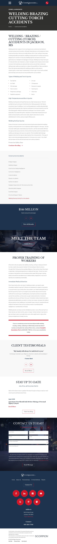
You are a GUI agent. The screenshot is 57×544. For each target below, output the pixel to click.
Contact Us (28, 485)
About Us (18, 479)
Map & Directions (28, 516)
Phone (10, 436)
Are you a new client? (13, 441)
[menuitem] (28, 161)
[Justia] (32, 493)
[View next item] (31, 218)
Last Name (32, 431)
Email (31, 436)
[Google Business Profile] (36, 501)
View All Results (28, 224)
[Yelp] (20, 501)
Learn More (28, 244)
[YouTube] (41, 493)
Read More (28, 370)
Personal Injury (26, 479)
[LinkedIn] (24, 493)
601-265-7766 (28, 524)
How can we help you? (13, 446)
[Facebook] (16, 493)
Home (13, 479)
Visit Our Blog (28, 411)
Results (43, 479)
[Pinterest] (28, 501)
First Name (11, 431)
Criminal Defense (35, 479)
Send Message (28, 465)
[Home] (28, 3)
